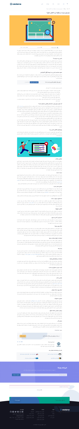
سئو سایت (21, 106)
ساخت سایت (31, 413)
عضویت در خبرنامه (16, 374)
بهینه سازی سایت (57, 330)
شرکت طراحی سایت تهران (57, 283)
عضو (62, 386)
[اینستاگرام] (20, 412)
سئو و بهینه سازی (51, 415)
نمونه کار (47, 4)
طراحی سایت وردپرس (30, 417)
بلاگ (53, 4)
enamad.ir (46, 192)
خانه (63, 4)
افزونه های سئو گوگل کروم (55, 358)
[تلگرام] (13, 412)
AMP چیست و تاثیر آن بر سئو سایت (30, 358)
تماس (42, 4)
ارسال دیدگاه (23, 336)
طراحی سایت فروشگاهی (35, 301)
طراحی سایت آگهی (40, 413)
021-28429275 (27, 82)
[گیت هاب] (11, 412)
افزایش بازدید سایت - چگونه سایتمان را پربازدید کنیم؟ (28, 354)
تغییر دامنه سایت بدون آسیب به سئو (53, 354)
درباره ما (52, 411)
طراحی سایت (31, 202)
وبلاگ (64, 9)
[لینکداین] (22, 412)
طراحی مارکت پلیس (40, 417)
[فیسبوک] (18, 412)
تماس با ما (18, 400)
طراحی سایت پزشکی (30, 415)
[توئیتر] (15, 412)
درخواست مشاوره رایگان (34, 82)
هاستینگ (32, 411)
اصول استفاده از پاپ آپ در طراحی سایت (32, 254)
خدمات (58, 4)
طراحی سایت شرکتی (40, 419)
